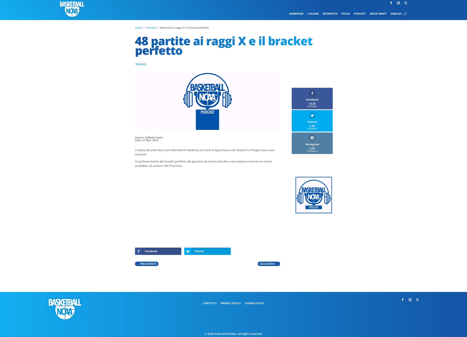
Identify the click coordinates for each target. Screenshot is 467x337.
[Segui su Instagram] (398, 3)
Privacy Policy (231, 303)
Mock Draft (378, 13)
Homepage (296, 13)
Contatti (210, 303)
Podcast (360, 13)
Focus (345, 13)
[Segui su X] (406, 3)
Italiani (313, 13)
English (396, 13)
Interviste (330, 13)
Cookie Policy (254, 303)
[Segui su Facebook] (391, 3)
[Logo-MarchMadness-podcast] (314, 212)
